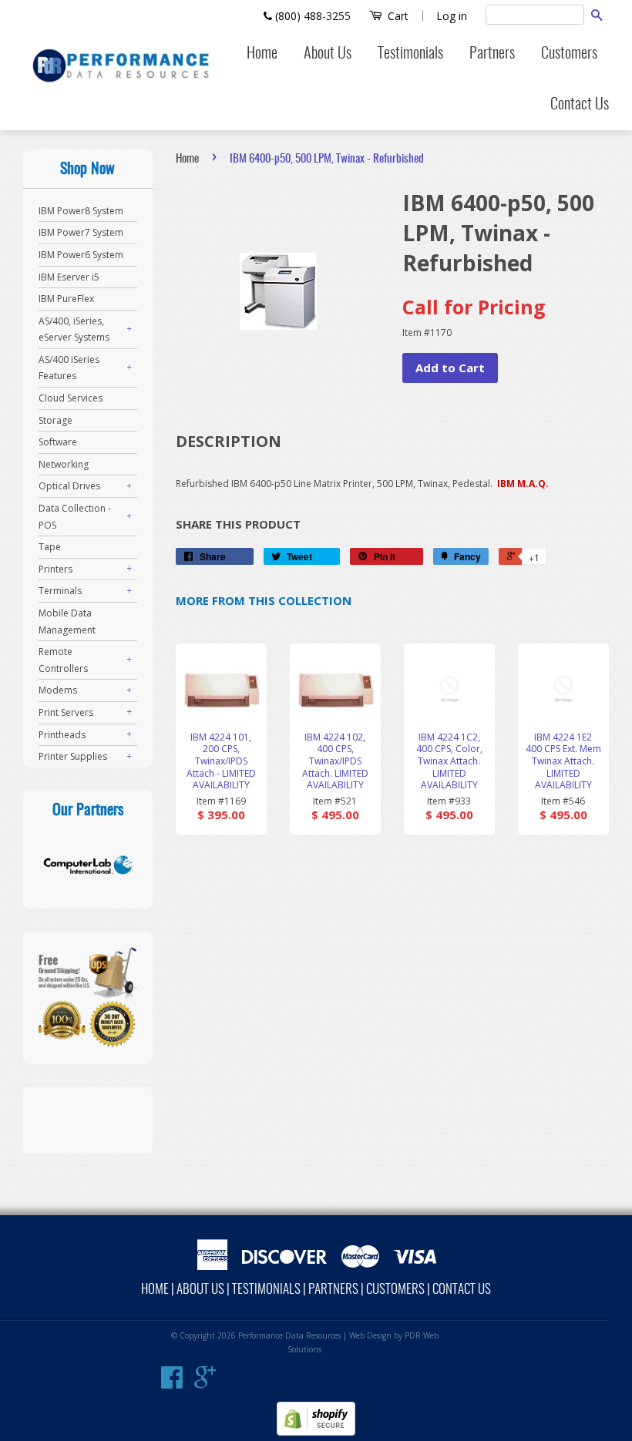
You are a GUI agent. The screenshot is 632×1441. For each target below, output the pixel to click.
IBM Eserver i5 (69, 277)
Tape (50, 546)
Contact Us (579, 105)
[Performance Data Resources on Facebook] (171, 1383)
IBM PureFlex (66, 298)
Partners (492, 54)
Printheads (62, 734)
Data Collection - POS (75, 517)
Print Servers (66, 712)
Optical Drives (69, 485)
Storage (55, 420)
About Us (327, 54)
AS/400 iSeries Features (69, 368)
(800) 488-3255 (311, 15)
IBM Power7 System (81, 232)
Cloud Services (71, 398)
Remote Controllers (63, 660)
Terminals (60, 590)
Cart (396, 15)
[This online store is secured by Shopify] (316, 1432)
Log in (451, 15)
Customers (569, 54)
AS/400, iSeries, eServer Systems (74, 329)
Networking (64, 464)
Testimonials (410, 54)
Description (228, 441)
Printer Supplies (73, 756)
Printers (55, 569)
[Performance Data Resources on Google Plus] (205, 1383)
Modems (58, 690)
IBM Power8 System (81, 210)
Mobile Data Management (67, 621)
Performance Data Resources (289, 1335)
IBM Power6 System (81, 254)
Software (58, 441)
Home (262, 54)
